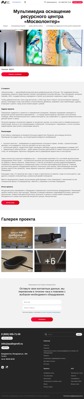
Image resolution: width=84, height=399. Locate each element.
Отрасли (46, 345)
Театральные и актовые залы (53, 381)
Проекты (46, 355)
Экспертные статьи (77, 373)
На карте (3, 356)
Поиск (79, 334)
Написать (5, 347)
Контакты (46, 364)
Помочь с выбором (15, 74)
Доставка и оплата (49, 361)
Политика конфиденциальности (73, 396)
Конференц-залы (49, 373)
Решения (46, 348)
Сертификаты (75, 378)
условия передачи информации (50, 312)
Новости (73, 375)
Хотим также (10, 202)
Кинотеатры (47, 378)
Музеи (45, 384)
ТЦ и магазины (48, 375)
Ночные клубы (48, 387)
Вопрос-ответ (75, 384)
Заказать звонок (77, 2)
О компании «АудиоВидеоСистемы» (55, 358)
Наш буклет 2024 (76, 381)
